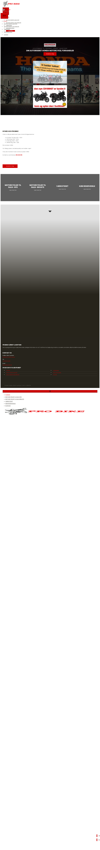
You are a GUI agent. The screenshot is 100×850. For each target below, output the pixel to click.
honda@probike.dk (7, 365)
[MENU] (4, 16)
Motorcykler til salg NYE (12, 20)
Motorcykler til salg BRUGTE (11, 26)
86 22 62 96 (19, 155)
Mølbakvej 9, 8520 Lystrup (9, 357)
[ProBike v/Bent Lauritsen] (7, 12)
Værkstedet (7, 29)
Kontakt (10, 31)
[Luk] (50, 391)
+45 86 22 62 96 (6, 361)
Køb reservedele (8, 32)
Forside (5, 21)
